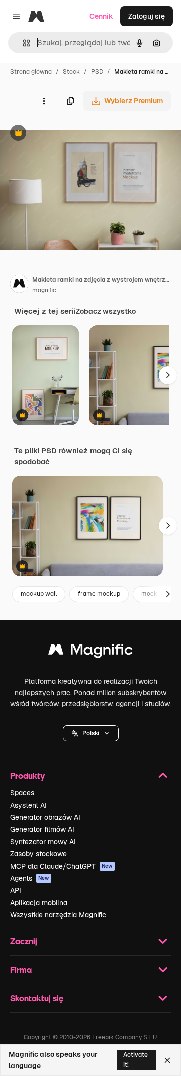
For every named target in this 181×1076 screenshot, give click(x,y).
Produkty (27, 775)
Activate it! (135, 1059)
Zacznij (23, 941)
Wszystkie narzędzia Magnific (58, 914)
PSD (97, 72)
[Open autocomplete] (22, 43)
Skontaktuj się (36, 998)
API (15, 890)
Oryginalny (69, 134)
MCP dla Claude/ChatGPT (61, 866)
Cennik (101, 16)
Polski (90, 733)
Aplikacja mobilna (38, 902)
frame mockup (99, 594)
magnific (44, 290)
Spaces (22, 792)
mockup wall (39, 594)
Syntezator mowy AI (43, 841)
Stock (71, 72)
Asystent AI (28, 805)
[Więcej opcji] (44, 101)
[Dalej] (168, 375)
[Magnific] (90, 652)
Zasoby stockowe (38, 853)
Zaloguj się (146, 16)
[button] (91, 733)
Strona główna (31, 72)
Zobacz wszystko (106, 311)
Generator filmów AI (42, 829)
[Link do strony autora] (19, 285)
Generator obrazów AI (45, 817)
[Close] (167, 1060)
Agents (29, 878)
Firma (21, 969)
